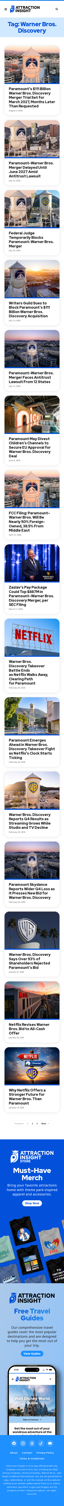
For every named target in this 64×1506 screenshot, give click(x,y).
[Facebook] (14, 1443)
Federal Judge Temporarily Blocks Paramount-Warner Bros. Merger (31, 240)
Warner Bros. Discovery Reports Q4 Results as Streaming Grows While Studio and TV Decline (30, 821)
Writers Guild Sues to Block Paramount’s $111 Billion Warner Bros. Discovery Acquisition (29, 310)
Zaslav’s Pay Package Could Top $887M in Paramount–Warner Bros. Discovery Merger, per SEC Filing (31, 596)
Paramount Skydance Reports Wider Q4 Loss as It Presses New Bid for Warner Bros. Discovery (32, 891)
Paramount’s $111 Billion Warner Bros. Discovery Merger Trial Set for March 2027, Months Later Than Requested (32, 97)
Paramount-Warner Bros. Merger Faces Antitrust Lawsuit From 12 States (31, 377)
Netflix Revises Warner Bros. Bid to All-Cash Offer (29, 1029)
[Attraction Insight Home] (25, 9)
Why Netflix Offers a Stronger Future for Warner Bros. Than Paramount (27, 1097)
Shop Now (32, 1203)
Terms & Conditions (32, 1458)
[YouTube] (50, 1443)
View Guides (32, 1353)
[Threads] (32, 1443)
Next (43, 1123)
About (14, 1452)
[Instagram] (23, 1443)
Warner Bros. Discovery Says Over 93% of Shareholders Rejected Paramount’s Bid (30, 961)
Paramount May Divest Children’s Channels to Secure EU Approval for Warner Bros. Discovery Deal (30, 447)
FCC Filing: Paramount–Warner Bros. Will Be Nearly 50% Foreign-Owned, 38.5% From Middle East (29, 522)
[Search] (57, 9)
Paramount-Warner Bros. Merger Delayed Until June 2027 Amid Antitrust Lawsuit (31, 170)
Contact (27, 1452)
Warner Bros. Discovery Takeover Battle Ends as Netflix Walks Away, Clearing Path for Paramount (28, 672)
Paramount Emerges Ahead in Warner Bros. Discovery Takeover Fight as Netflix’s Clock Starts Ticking (32, 749)
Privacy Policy (45, 1452)
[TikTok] (41, 1443)
